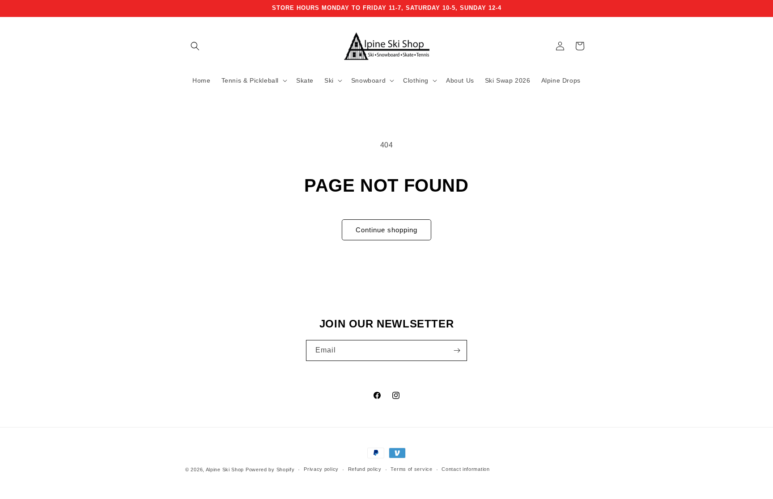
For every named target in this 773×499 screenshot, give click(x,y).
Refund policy (365, 469)
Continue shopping (386, 230)
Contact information (465, 469)
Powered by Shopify (270, 469)
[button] (195, 46)
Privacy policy (321, 469)
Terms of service (411, 469)
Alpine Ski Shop (225, 469)
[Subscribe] (457, 350)
